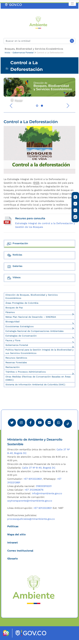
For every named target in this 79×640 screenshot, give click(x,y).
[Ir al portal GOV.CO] (13, 4)
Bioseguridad (12, 321)
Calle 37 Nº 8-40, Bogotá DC (38, 467)
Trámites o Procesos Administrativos (25, 372)
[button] (37, 106)
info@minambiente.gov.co (47, 493)
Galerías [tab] (17, 266)
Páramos (10, 312)
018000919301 (44, 486)
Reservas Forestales (16, 362)
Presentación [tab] (20, 243)
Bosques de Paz (14, 307)
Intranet (12, 542)
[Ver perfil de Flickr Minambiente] (49, 422)
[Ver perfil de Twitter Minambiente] (12, 422)
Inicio (7, 52)
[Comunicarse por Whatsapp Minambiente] (58, 422)
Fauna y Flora (12, 340)
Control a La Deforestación (50, 52)
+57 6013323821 (32, 478)
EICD (36, 182)
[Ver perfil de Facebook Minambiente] (30, 422)
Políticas (12, 526)
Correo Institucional (20, 550)
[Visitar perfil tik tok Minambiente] (68, 422)
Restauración (12, 367)
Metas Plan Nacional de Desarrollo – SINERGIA (30, 317)
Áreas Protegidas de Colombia (21, 303)
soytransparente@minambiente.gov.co (29, 500)
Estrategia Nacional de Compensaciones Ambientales (34, 331)
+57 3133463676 (34, 489)
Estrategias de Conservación (21, 335)
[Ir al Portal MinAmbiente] (38, 22)
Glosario (12, 558)
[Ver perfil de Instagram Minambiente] (21, 422)
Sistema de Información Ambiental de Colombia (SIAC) (35, 384)
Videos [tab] (16, 277)
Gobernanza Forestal (23, 52)
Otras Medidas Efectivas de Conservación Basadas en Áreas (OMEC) (38, 378)
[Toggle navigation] (72, 3)
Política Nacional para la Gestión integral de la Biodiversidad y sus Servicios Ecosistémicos (39, 351)
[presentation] (11, 106)
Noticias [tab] (17, 254)
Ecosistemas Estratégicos (19, 326)
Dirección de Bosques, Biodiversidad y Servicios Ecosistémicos (31, 296)
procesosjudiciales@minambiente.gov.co (31, 519)
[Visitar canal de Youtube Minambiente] (40, 422)
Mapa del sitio (16, 534)
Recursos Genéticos (16, 358)
